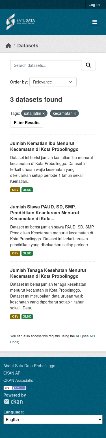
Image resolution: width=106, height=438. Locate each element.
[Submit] (88, 65)
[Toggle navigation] (94, 22)
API (78, 335)
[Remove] (43, 113)
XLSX (27, 190)
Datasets (27, 45)
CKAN (13, 401)
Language (13, 412)
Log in (94, 4)
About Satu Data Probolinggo (29, 365)
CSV (15, 190)
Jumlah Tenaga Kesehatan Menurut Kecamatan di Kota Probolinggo (48, 273)
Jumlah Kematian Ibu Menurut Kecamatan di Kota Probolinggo (44, 146)
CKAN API (12, 373)
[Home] (8, 45)
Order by (18, 82)
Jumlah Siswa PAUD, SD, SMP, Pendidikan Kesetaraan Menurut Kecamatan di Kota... (44, 212)
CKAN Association (19, 380)
